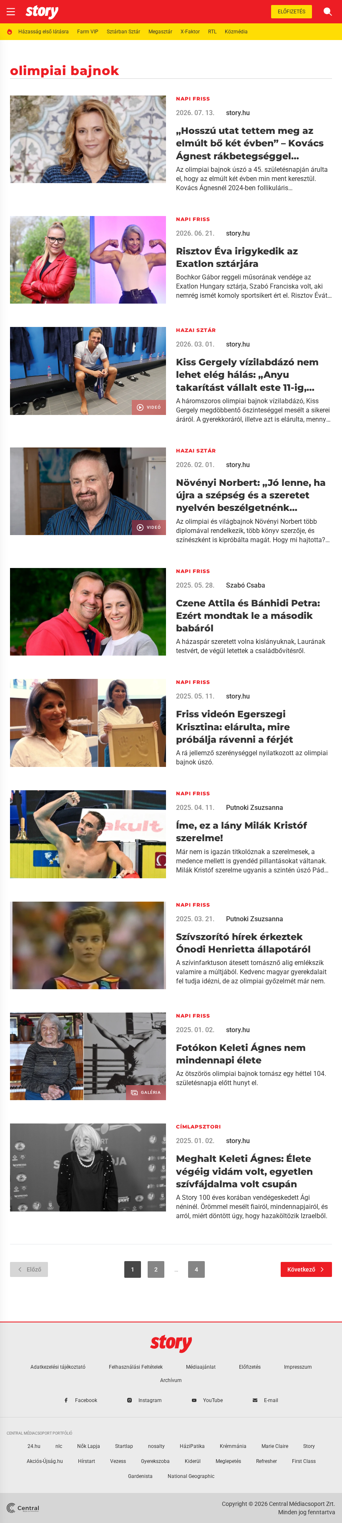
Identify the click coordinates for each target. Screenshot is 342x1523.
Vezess (118, 1461)
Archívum (171, 1380)
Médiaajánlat (201, 1367)
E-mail (271, 1400)
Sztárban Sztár (123, 32)
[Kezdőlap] (42, 11)
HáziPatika (192, 1446)
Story (309, 1446)
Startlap (124, 1446)
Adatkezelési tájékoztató (58, 1367)
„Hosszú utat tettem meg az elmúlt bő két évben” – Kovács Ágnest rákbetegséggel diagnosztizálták (250, 144)
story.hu (238, 113)
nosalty (156, 1446)
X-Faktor (190, 32)
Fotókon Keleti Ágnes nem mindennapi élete (241, 1054)
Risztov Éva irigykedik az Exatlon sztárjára (237, 257)
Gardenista (140, 1476)
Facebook (86, 1400)
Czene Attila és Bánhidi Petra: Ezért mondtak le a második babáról (248, 616)
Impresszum (298, 1367)
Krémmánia (233, 1446)
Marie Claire (275, 1446)
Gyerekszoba (155, 1461)
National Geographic (191, 1476)
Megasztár (160, 32)
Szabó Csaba (245, 585)
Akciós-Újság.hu (45, 1461)
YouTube (213, 1400)
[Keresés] (327, 11)
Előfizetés (291, 12)
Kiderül (193, 1461)
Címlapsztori (198, 1126)
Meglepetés (228, 1461)
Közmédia (236, 32)
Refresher (266, 1461)
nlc (58, 1446)
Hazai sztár (196, 330)
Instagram (150, 1400)
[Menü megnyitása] (11, 12)
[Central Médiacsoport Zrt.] (23, 1508)
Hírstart (86, 1461)
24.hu (34, 1446)
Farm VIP (87, 32)
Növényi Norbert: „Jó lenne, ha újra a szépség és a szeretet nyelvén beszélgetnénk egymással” (251, 496)
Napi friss (193, 99)
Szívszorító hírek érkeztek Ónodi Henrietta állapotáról (243, 943)
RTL (212, 32)
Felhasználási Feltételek (136, 1367)
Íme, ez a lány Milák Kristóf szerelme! (241, 832)
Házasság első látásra (43, 32)
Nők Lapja (88, 1446)
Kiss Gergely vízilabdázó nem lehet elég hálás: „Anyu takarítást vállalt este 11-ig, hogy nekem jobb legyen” (247, 375)
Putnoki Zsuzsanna (254, 808)
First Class (304, 1461)
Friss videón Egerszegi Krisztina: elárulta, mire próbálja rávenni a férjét (234, 727)
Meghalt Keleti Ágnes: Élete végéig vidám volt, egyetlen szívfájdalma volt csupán (244, 1171)
